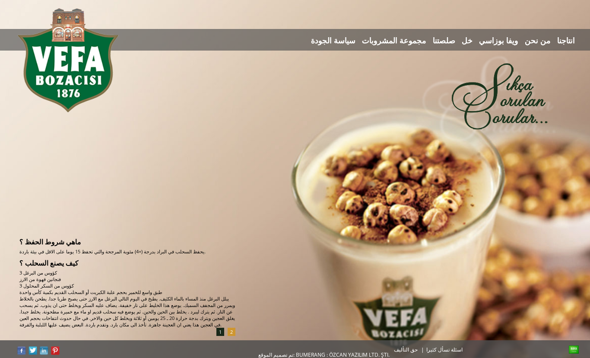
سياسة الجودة (333, 40)
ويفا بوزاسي (498, 40)
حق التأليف (406, 349)
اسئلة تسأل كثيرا (444, 349)
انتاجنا (566, 40)
